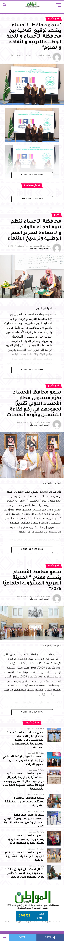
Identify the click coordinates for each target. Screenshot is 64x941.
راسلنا (7, 922)
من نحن (17, 922)
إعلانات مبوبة (32, 922)
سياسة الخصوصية (51, 922)
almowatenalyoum (39, 249)
